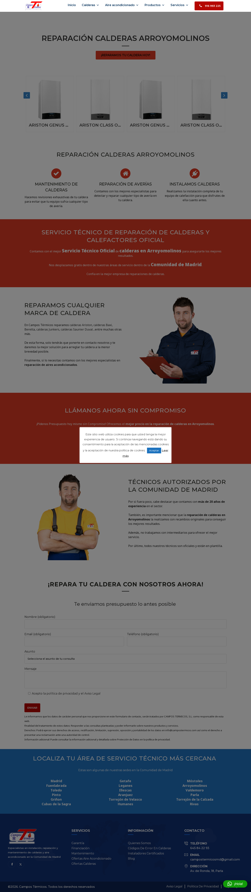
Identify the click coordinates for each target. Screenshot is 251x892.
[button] (235, 884)
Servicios (177, 5)
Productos (153, 5)
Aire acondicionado (120, 5)
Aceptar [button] (154, 450)
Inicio (72, 5)
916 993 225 (212, 6)
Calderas (88, 5)
